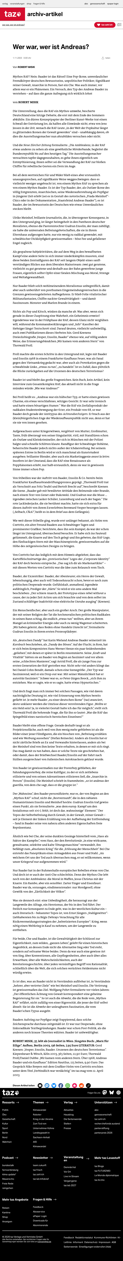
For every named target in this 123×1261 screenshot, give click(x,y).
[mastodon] (105, 1094)
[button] (119, 24)
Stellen (67, 1123)
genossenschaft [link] (97, 3)
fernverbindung (10, 1169)
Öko (4, 1114)
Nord (4, 1137)
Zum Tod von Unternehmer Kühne (43, 1125)
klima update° (9, 1174)
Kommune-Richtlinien (105, 1237)
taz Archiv (99, 1180)
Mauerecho (8, 1178)
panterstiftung (101, 1128)
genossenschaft (103, 1114)
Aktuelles (68, 1109)
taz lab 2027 (70, 1185)
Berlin (5, 1132)
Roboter (37, 1114)
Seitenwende (71, 1246)
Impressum (105, 1242)
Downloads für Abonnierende (40, 1223)
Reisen (5, 1207)
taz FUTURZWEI (102, 1170)
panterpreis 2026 (103, 1132)
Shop (5, 1217)
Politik (5, 1109)
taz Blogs (99, 1166)
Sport (5, 1128)
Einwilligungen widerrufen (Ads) (95, 1246)
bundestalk (8, 1165)
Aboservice (39, 1211)
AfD (35, 1141)
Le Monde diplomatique (106, 1175)
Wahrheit (7, 1141)
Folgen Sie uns (94, 1093)
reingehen (7, 1188)
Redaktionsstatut (84, 1237)
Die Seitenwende (73, 1119)
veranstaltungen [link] (17, 3)
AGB (114, 1242)
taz (10, 1092)
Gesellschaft (8, 1119)
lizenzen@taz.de (44, 1241)
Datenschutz (91, 1242)
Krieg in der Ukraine (43, 1119)
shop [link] (29, 3)
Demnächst (70, 1167)
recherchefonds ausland (107, 1123)
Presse (67, 1128)
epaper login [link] (112, 3)
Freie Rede (7, 1183)
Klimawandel (39, 1109)
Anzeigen (7, 1221)
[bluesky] (111, 1094)
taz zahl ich (100, 1119)
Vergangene (70, 1180)
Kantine (6, 1212)
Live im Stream (71, 1176)
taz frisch (37, 1169)
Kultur (5, 1123)
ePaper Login (40, 1216)
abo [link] (86, 3)
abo (96, 1109)
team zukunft (39, 1165)
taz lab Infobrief (41, 1178)
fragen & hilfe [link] (39, 3)
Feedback (38, 1207)
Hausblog (69, 1114)
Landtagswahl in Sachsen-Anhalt (41, 1135)
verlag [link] (5, 3)
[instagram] (118, 1094)
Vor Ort (67, 1171)
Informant (78, 1242)
